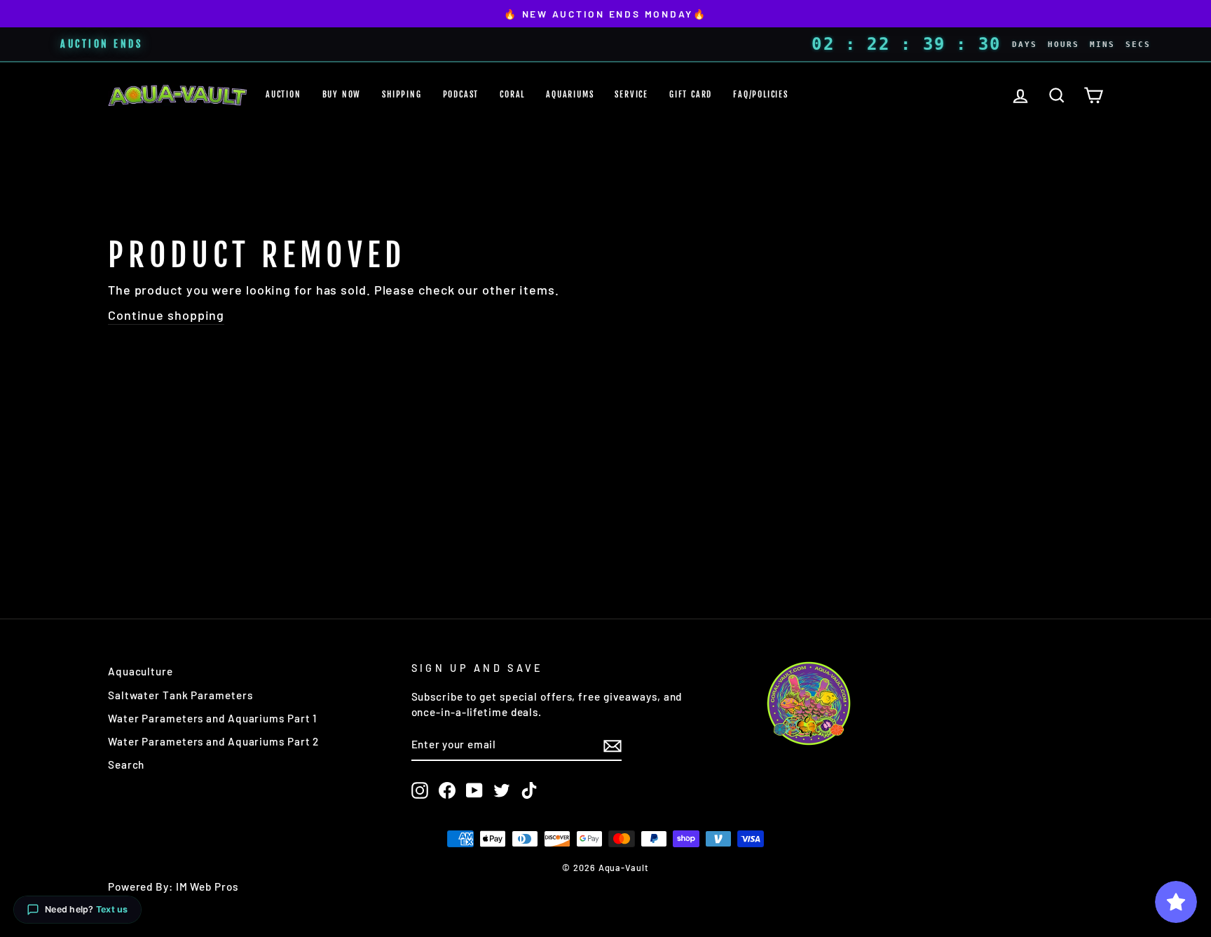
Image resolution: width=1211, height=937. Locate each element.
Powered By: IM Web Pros (173, 886)
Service (631, 94)
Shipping (401, 94)
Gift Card (690, 94)
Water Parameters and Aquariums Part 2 (213, 741)
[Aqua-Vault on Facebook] (447, 790)
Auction (283, 94)
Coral (512, 94)
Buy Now (342, 94)
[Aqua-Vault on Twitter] (501, 790)
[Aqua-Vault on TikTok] (529, 790)
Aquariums (570, 94)
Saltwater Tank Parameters (180, 695)
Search (126, 764)
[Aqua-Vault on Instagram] (419, 790)
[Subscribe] (612, 745)
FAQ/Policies (760, 94)
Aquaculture (140, 671)
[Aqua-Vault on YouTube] (474, 790)
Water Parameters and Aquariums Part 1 (212, 718)
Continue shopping (166, 315)
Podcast (461, 94)
